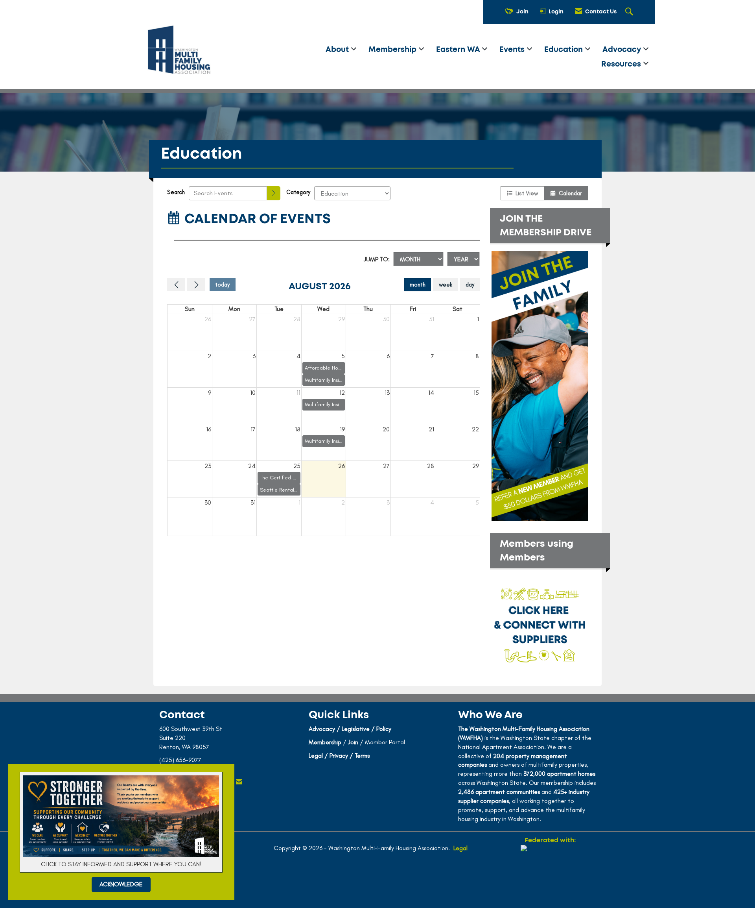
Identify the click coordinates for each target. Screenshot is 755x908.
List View (525, 193)
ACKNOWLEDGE (121, 884)
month (417, 284)
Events (513, 50)
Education (564, 50)
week (445, 284)
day (470, 284)
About (338, 50)
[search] (273, 193)
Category (298, 192)
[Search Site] (630, 12)
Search (176, 192)
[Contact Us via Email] (239, 782)
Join (353, 742)
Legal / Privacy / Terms (339, 755)
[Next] (196, 284)
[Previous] (176, 284)
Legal (460, 848)
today (222, 284)
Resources (622, 64)
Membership (393, 50)
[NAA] (550, 873)
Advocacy (622, 50)
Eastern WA (459, 50)
